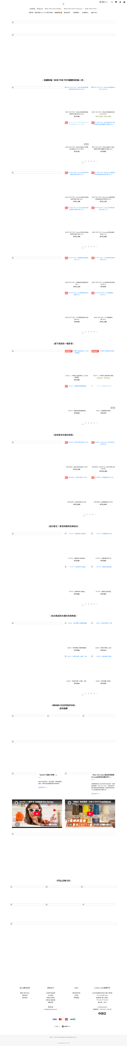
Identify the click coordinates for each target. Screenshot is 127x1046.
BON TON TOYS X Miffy (53, 9)
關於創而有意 (76, 993)
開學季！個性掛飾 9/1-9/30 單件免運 (41, 12)
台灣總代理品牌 (50, 993)
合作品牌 (50, 995)
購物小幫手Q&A (24, 993)
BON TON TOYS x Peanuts (73, 9)
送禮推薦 (76, 12)
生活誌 (76, 995)
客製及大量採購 (50, 1000)
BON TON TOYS (90, 9)
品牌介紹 (94, 12)
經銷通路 (76, 998)
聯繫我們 (50, 1002)
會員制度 (24, 998)
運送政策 (24, 995)
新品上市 (40, 9)
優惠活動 (67, 12)
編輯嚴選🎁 (58, 12)
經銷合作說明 (50, 998)
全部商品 (32, 9)
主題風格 (85, 12)
